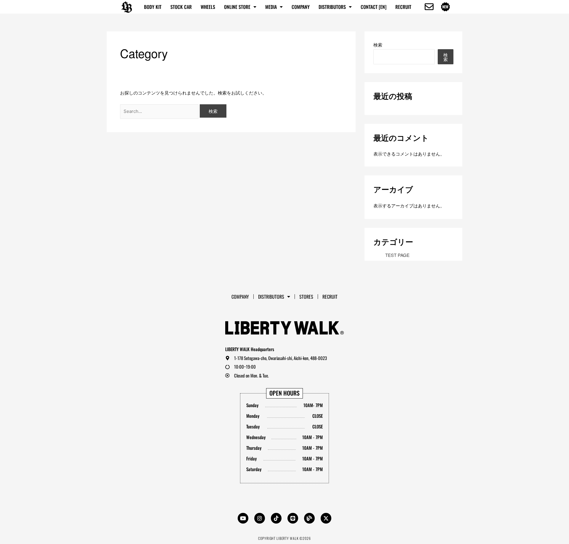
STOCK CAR (181, 6)
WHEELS (208, 6)
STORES (306, 296)
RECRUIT (403, 6)
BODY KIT (153, 6)
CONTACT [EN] (373, 6)
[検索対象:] (160, 111)
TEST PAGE (397, 255)
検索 (377, 44)
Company (301, 6)
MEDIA (271, 6)
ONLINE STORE (237, 6)
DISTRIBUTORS (332, 6)
